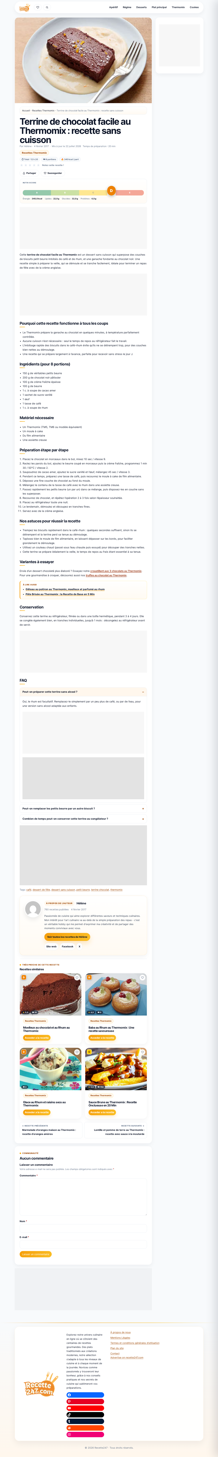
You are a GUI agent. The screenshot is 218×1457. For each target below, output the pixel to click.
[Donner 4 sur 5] (34, 165)
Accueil (26, 110)
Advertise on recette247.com (126, 1357)
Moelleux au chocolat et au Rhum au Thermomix (46, 1029)
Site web (51, 946)
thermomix (116, 889)
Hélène (81, 903)
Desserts (141, 7)
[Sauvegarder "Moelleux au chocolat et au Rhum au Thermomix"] (77, 977)
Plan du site (117, 1348)
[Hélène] (33, 909)
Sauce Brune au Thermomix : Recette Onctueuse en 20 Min (113, 1103)
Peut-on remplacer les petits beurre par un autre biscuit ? (58, 808)
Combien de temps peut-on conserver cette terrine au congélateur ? (65, 818)
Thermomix (178, 7)
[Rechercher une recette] (47, 7)
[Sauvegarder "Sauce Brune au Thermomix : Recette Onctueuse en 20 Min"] (142, 1052)
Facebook (67, 946)
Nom (23, 1221)
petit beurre (83, 889)
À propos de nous (120, 1332)
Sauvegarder (54, 173)
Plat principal (159, 7)
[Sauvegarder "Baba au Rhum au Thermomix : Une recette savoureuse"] (142, 977)
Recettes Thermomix (43, 110)
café (28, 889)
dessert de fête (41, 889)
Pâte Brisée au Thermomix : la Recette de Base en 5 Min (60, 594)
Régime (127, 7)
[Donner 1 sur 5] (22, 165)
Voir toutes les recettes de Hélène (67, 936)
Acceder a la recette (37, 1037)
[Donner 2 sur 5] (26, 165)
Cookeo (194, 7)
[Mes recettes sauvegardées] (38, 7)
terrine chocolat (100, 889)
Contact (115, 1353)
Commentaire (29, 1175)
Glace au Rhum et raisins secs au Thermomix (44, 1103)
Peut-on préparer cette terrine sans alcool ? (49, 691)
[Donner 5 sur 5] (38, 165)
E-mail (24, 1237)
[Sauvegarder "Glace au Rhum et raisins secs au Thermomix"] (77, 1052)
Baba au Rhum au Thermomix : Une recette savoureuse (111, 1029)
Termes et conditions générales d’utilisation (134, 1342)
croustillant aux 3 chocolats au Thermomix (116, 570)
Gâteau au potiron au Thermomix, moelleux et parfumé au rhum (65, 589)
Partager (31, 173)
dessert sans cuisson (63, 889)
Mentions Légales (120, 1337)
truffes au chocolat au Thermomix (106, 575)
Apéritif (113, 7)
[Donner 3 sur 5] (30, 165)
